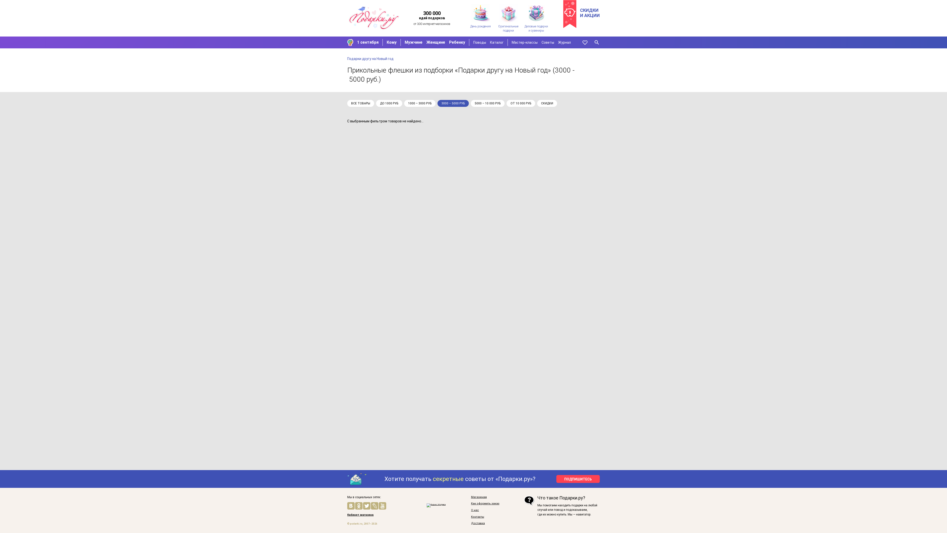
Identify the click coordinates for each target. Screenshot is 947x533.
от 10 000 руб (520, 103)
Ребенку (457, 42)
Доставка (478, 523)
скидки (547, 103)
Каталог (497, 42)
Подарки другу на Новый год (370, 59)
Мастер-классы (525, 42)
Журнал (564, 42)
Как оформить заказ (485, 503)
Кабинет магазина (360, 515)
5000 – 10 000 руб (488, 103)
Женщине (435, 42)
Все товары (360, 103)
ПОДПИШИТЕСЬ (578, 479)
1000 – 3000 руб (420, 103)
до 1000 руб (389, 103)
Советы (548, 42)
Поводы (479, 42)
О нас (475, 510)
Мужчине (413, 42)
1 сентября (368, 42)
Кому (392, 42)
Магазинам (479, 497)
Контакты (477, 516)
